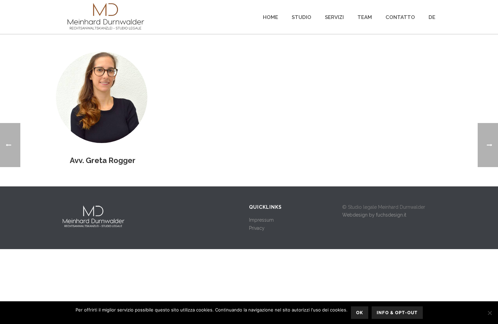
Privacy (257, 228)
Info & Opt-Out (397, 312)
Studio (301, 17)
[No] (489, 312)
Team (364, 17)
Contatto (400, 17)
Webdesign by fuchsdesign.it (374, 215)
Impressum (261, 220)
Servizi (334, 17)
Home (270, 17)
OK (359, 312)
